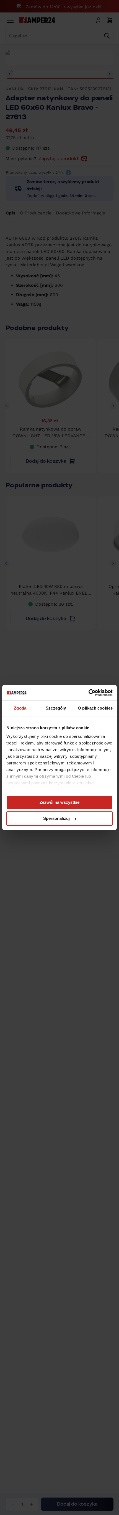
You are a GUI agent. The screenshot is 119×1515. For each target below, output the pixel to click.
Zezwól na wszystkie (59, 802)
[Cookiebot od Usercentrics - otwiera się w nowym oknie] (88, 692)
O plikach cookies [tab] (95, 708)
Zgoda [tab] (20, 708)
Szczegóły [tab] (56, 708)
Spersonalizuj (56, 818)
